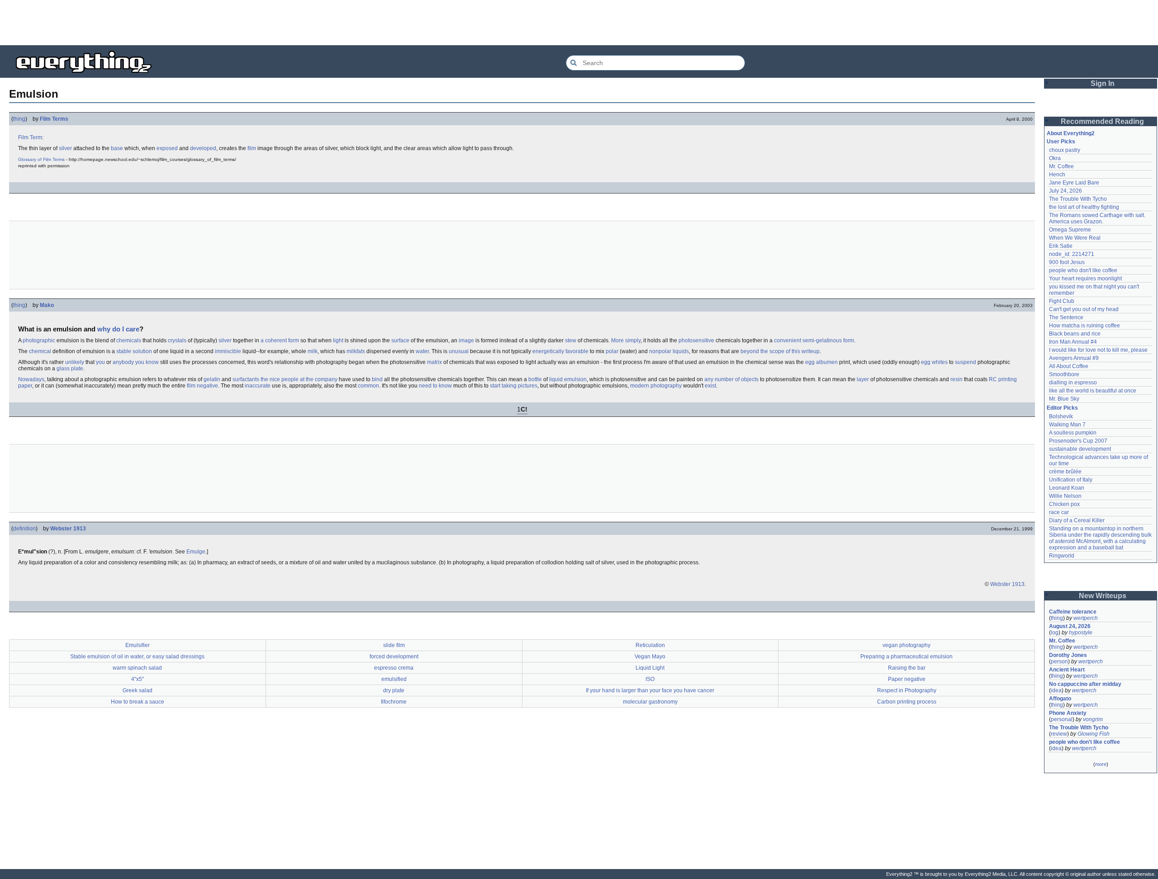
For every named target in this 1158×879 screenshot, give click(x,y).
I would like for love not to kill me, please (1098, 350)
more (1100, 764)
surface (400, 340)
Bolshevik (1061, 416)
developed (203, 148)
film (251, 148)
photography (666, 386)
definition (24, 528)
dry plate (393, 690)
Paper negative (906, 679)
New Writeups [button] (1102, 596)
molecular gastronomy (650, 702)
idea (1056, 690)
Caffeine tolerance (1072, 612)
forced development (394, 656)
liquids (681, 351)
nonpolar (660, 351)
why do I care (118, 329)
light (338, 340)
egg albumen (821, 362)
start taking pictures (513, 386)
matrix (434, 362)
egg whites (934, 362)
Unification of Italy (1070, 480)
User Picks (1061, 141)
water (422, 351)
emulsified (394, 679)
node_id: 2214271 (1071, 254)
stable (123, 351)
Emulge (195, 551)
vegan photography (906, 645)
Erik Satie (1061, 246)
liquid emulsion (568, 379)
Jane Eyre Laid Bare (1074, 183)
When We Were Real (1075, 238)
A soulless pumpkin (1072, 433)
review (1059, 734)
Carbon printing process (906, 702)
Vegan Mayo (650, 656)
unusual (459, 351)
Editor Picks (1062, 408)
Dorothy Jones (1068, 655)
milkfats (355, 351)
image (466, 340)
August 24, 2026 (1070, 626)
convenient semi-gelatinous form (814, 340)
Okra (1055, 158)
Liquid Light (650, 668)
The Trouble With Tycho (1078, 199)
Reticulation (650, 645)
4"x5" (137, 679)
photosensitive (696, 340)
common (368, 386)
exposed (167, 148)
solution (142, 351)
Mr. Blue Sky (1064, 399)
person (1059, 661)
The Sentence (1066, 317)
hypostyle (1080, 632)
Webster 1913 (68, 528)
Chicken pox (1064, 504)
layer (863, 379)
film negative (202, 386)
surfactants (246, 379)
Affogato (1060, 698)
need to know (435, 386)
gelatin (212, 379)
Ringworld (1061, 556)
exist (710, 386)
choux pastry (1064, 150)
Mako (47, 305)
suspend (965, 362)
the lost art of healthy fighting (1084, 207)
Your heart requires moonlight (1085, 278)
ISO (650, 679)
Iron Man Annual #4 (1073, 342)
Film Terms (54, 119)
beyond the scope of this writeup (780, 351)
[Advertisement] (579, 22)
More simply (626, 340)
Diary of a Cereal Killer (1077, 520)
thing (19, 119)
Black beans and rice (1075, 334)
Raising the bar (906, 668)
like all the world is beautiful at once (1092, 391)
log (1054, 632)
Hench (1057, 174)
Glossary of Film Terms (41, 159)
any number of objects (731, 379)
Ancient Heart (1067, 669)
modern (639, 386)
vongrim (1093, 719)
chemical (40, 351)
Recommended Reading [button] (1102, 121)
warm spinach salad (137, 668)
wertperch (1085, 618)
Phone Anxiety (1068, 713)
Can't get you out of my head (1084, 309)
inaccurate (258, 386)
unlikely (74, 362)
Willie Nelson (1065, 496)
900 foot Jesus (1067, 262)
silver (65, 148)
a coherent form (280, 340)
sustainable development (1080, 449)
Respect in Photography (906, 690)
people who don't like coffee (1083, 270)
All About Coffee (1068, 366)
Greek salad (137, 690)
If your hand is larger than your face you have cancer (650, 690)
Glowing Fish (1093, 734)
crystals (177, 340)
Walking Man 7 (1067, 424)
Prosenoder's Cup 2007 (1078, 441)
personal (1062, 719)
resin (956, 379)
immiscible (228, 351)
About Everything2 (1071, 133)
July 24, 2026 (1065, 191)
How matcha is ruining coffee (1084, 325)
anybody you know (136, 362)
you (100, 362)
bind (377, 379)
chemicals (128, 340)
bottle (535, 379)
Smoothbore (1064, 374)
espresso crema (393, 668)
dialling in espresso (1073, 382)
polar (612, 351)
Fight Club (1061, 301)
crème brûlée (1065, 471)
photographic (39, 340)
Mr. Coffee (1061, 166)
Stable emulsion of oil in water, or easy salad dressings (137, 656)
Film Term (30, 137)
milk (313, 351)
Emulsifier (137, 645)
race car (1059, 512)
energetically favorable (560, 351)
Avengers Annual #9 (1074, 358)
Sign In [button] (1103, 83)
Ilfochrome (394, 702)
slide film (394, 645)
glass (63, 368)
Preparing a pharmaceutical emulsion (906, 656)
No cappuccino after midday (1085, 684)
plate (77, 368)
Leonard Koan (1066, 488)
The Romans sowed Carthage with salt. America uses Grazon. (1097, 218)
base (117, 148)
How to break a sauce (137, 702)
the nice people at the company (299, 379)
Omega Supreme (1070, 230)
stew (570, 340)
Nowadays (31, 379)
